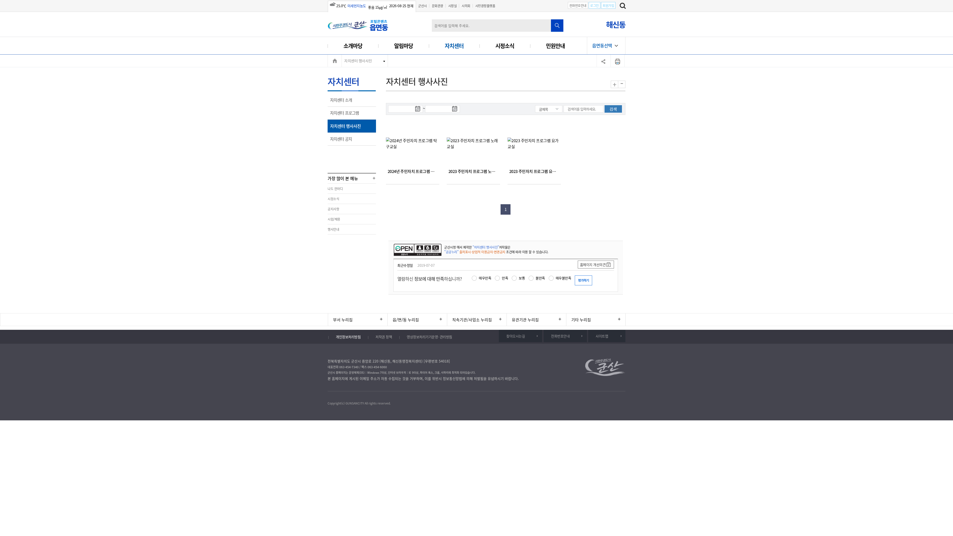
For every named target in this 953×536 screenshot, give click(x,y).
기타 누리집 (581, 320)
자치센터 (454, 45)
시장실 (452, 5)
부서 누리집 (343, 320)
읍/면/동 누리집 (406, 320)
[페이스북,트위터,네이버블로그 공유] (604, 61)
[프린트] (618, 61)
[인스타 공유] (352, 391)
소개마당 (352, 45)
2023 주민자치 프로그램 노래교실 (475, 171)
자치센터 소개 (342, 102)
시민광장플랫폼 (485, 5)
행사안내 (333, 229)
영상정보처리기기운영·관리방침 (429, 336)
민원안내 (555, 45)
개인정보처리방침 (348, 336)
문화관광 (437, 5)
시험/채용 (334, 219)
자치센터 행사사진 (358, 61)
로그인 (594, 5)
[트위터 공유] (342, 391)
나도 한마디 (335, 188)
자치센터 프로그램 (346, 115)
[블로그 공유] (363, 391)
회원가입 (608, 5)
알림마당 (403, 45)
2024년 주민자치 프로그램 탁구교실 (416, 171)
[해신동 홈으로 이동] (359, 25)
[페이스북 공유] (332, 391)
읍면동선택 (602, 45)
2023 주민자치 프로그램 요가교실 (536, 171)
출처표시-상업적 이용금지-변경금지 (482, 251)
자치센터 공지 (342, 141)
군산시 (422, 5)
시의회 (466, 5)
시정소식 (504, 45)
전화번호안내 (577, 5)
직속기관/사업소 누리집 (472, 320)
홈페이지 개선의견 (593, 264)
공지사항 (333, 208)
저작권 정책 (383, 336)
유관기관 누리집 (525, 320)
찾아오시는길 (515, 336)
